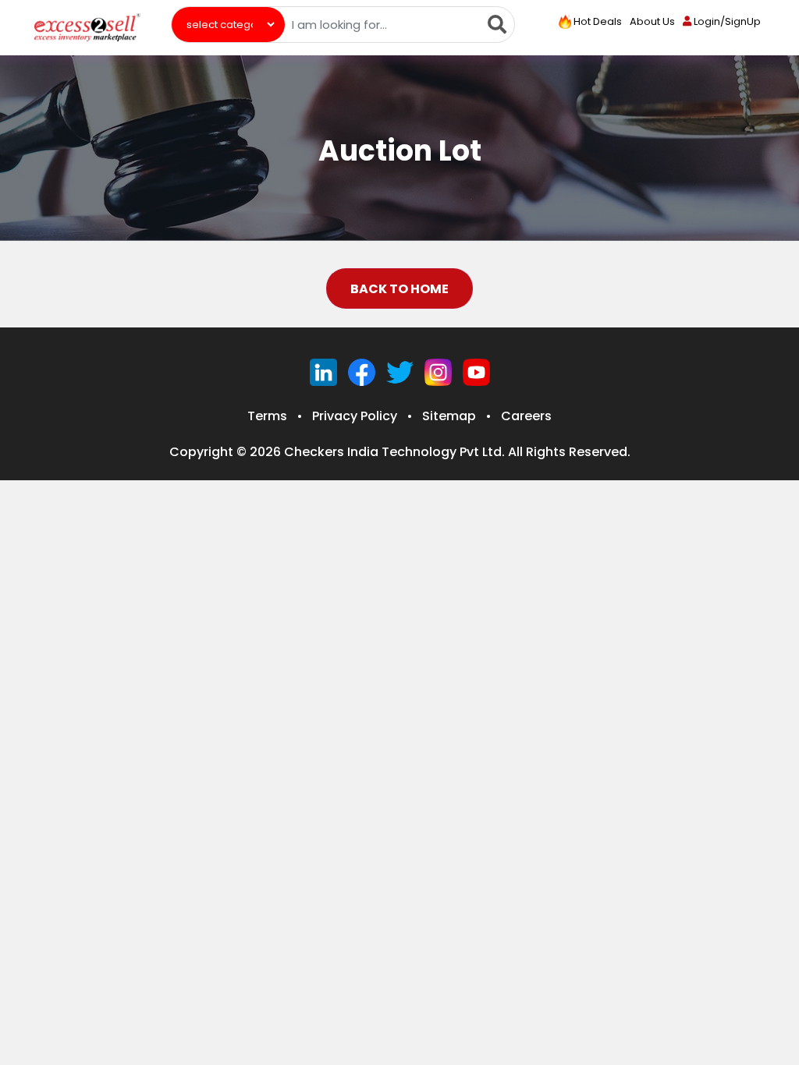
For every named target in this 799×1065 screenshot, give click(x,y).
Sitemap (449, 416)
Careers (526, 416)
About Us (652, 21)
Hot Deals (596, 21)
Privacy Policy (354, 416)
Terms (267, 416)
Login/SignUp (726, 21)
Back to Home (399, 289)
